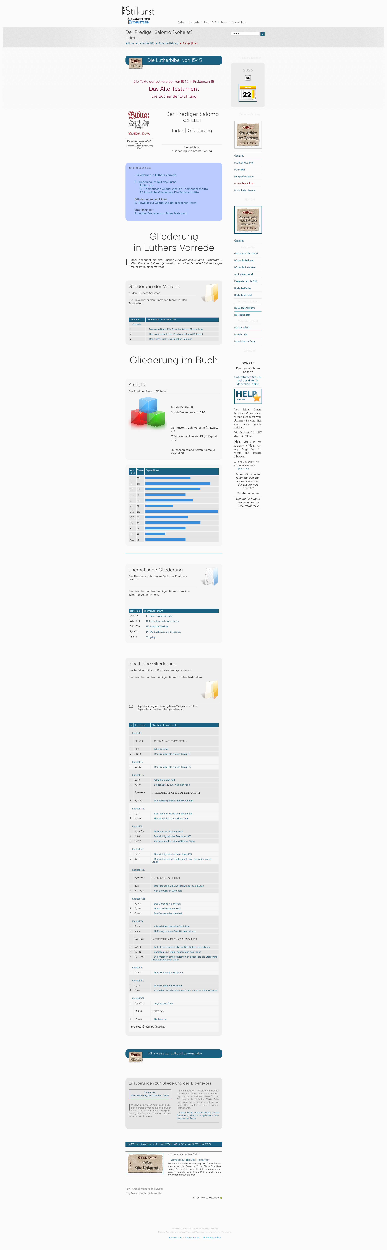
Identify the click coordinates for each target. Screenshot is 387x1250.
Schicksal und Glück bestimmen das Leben (177, 951)
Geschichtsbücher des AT (246, 253)
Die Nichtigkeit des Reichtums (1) (172, 836)
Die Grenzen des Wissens (168, 985)
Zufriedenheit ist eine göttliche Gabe (174, 841)
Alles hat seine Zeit (164, 779)
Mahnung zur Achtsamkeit (168, 831)
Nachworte (160, 1019)
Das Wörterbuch (242, 327)
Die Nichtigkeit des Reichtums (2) (173, 854)
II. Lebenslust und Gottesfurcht (162, 621)
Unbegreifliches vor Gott (167, 908)
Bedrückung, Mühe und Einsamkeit (173, 813)
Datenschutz (192, 1237)
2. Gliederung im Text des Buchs (155, 182)
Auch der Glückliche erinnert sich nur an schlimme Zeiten (185, 990)
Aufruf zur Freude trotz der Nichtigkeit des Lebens (182, 947)
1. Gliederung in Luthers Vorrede (155, 175)
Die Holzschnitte (242, 314)
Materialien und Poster (245, 341)
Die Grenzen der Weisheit (168, 913)
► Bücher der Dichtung (167, 43)
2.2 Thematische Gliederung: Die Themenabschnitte (173, 189)
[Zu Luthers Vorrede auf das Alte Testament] (145, 1173)
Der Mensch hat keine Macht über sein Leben (179, 885)
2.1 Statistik (146, 185)
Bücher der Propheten (244, 267)
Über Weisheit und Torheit (168, 972)
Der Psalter (239, 169)
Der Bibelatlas (241, 334)
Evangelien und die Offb (245, 281)
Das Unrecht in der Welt (167, 903)
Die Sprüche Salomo (244, 176)
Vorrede (136, 324)
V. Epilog (150, 637)
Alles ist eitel (161, 749)
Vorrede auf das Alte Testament (190, 1159)
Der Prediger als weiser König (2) (172, 766)
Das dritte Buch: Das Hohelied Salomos (170, 338)
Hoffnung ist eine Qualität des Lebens (174, 931)
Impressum (175, 1237)
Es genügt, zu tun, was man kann (172, 784)
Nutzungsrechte (212, 1237)
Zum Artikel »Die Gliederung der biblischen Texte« (150, 1094)
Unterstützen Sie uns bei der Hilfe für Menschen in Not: (248, 380)
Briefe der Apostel (243, 295)
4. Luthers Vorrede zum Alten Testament (161, 213)
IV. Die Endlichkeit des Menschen (163, 631)
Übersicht (239, 155)
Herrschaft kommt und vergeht (171, 818)
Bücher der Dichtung (244, 260)
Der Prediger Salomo (244, 183)
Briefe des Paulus (242, 288)
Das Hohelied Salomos (245, 190)
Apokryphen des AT (243, 274)
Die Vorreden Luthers (244, 307)
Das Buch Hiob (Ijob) (243, 162)
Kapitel (137, 733)
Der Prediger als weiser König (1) (172, 753)
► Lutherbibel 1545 (145, 43)
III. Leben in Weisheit (157, 626)
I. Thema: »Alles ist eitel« (159, 616)
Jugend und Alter (163, 1003)
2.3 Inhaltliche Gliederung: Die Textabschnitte (169, 192)
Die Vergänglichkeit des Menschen (173, 800)
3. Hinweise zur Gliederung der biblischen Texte (165, 202)
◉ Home (129, 43)
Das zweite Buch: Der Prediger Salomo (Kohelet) (176, 334)
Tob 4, (243, 469)
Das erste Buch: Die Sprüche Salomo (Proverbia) (176, 329)
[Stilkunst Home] (138, 24)
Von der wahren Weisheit (168, 890)
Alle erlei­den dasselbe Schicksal (171, 926)
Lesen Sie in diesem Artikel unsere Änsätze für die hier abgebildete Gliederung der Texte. (198, 1115)
